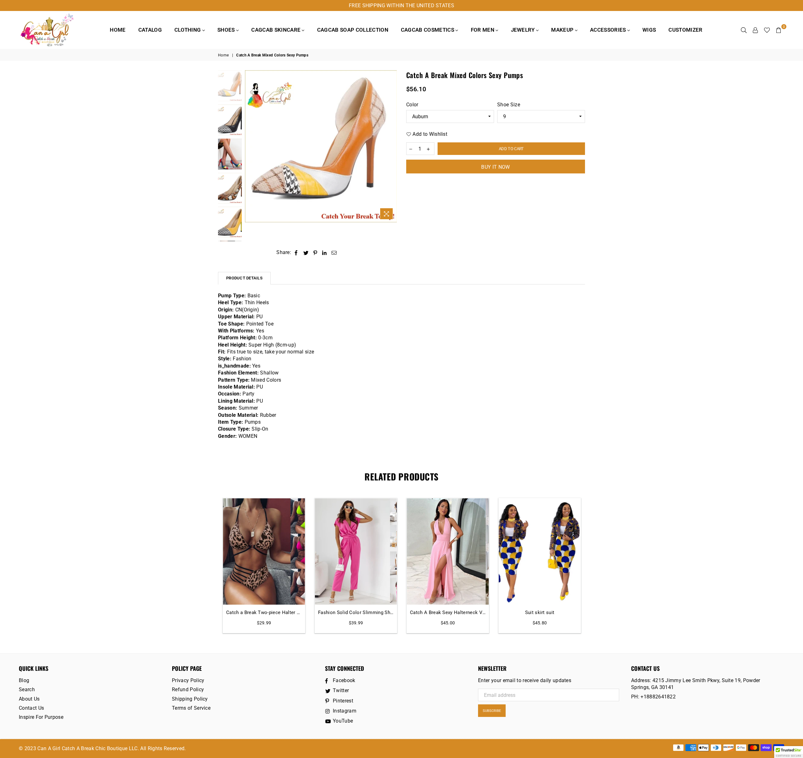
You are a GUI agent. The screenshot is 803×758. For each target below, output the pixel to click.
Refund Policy (188, 689)
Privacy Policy (188, 680)
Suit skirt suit (540, 612)
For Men (483, 30)
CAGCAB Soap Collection (352, 30)
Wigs (649, 30)
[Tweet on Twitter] (306, 252)
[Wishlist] (767, 29)
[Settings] (755, 29)
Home (117, 30)
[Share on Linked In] (324, 252)
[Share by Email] (334, 252)
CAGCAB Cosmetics (428, 30)
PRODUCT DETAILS (244, 278)
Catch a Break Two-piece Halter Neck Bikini (264, 612)
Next (391, 146)
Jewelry (523, 30)
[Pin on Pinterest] (315, 252)
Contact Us (31, 708)
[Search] (743, 29)
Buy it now (495, 167)
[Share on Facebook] (296, 252)
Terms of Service (191, 708)
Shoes (226, 30)
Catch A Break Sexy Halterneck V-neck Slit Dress (448, 612)
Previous (250, 146)
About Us (29, 699)
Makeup (563, 30)
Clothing (188, 30)
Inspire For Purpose (41, 717)
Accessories (608, 30)
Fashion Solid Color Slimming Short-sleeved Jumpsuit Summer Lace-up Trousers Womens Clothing (356, 612)
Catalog (150, 30)
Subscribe (492, 711)
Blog (24, 680)
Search (27, 689)
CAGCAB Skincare (276, 30)
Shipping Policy (190, 699)
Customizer (685, 30)
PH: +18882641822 (653, 697)
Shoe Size (508, 105)
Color (412, 105)
